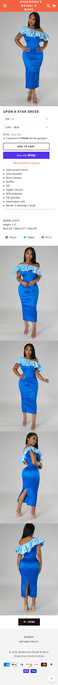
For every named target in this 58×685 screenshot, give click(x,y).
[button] (26, 138)
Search (29, 637)
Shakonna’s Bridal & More (29, 6)
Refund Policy (29, 641)
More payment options (26, 162)
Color (8, 127)
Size (7, 119)
